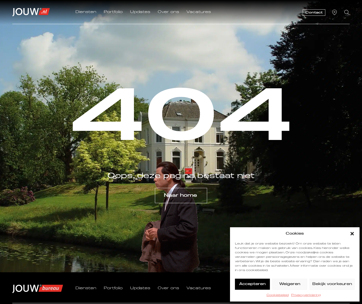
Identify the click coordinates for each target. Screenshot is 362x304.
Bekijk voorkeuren (332, 284)
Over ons (168, 12)
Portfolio (113, 12)
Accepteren (252, 284)
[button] (352, 233)
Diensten (85, 12)
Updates (140, 12)
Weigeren (289, 284)
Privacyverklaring (306, 295)
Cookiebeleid (277, 295)
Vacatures (198, 12)
